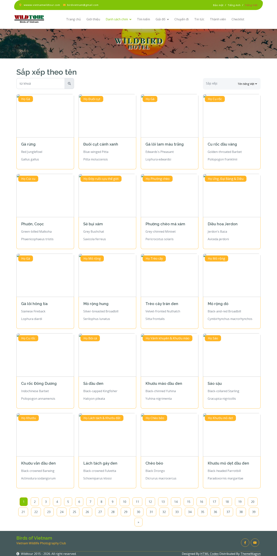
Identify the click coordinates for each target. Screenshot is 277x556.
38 (241, 512)
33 (177, 512)
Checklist (238, 19)
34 (189, 512)
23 (49, 512)
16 (201, 502)
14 (176, 502)
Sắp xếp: (212, 83)
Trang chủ (73, 19)
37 (228, 512)
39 (254, 512)
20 (252, 502)
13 (163, 502)
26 (87, 512)
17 (214, 502)
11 (137, 502)
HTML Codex (209, 554)
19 (240, 502)
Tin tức (199, 19)
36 (215, 512)
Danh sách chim (117, 19)
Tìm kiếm (143, 19)
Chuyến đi (181, 19)
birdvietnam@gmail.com (83, 5)
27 (100, 512)
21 (23, 512)
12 (150, 502)
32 (164, 512)
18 (227, 502)
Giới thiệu (93, 19)
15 (188, 502)
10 (124, 502)
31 (151, 512)
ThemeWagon (250, 554)
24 (61, 512)
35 (202, 512)
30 (138, 512)
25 (74, 512)
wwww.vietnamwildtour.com (42, 5)
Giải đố (160, 19)
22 (36, 512)
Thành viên (218, 19)
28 (113, 512)
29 (125, 512)
